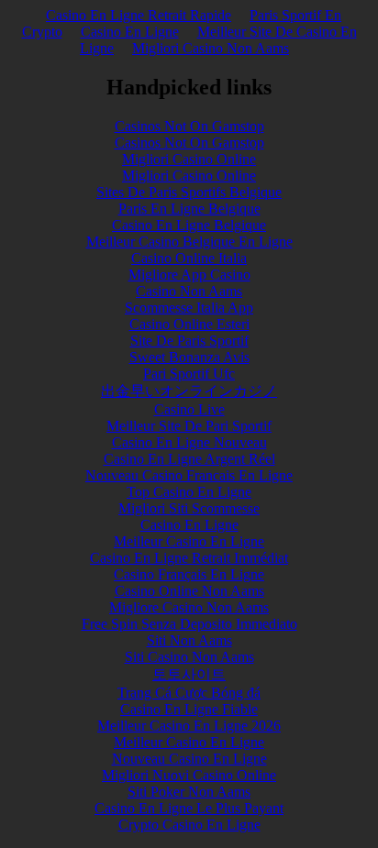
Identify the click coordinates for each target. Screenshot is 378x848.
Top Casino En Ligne (189, 492)
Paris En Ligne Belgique (189, 208)
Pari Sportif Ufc (189, 373)
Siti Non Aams (189, 640)
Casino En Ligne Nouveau (189, 442)
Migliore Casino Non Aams (189, 607)
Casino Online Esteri (189, 324)
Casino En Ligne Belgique (189, 225)
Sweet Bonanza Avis (189, 357)
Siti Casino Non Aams (189, 657)
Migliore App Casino (189, 274)
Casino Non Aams (189, 291)
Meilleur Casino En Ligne (189, 541)
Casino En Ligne (130, 31)
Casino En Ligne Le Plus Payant (189, 808)
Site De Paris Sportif (189, 340)
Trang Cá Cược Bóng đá (189, 692)
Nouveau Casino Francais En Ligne (189, 475)
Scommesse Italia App (189, 307)
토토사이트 (189, 674)
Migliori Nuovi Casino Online (189, 775)
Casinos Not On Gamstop (189, 126)
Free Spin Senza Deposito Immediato (189, 624)
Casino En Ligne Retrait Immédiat (189, 558)
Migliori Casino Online (189, 159)
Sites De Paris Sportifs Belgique (189, 192)
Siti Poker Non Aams (189, 791)
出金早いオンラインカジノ (189, 391)
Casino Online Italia (189, 258)
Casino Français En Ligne (189, 574)
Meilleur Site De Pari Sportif (189, 426)
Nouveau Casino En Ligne (189, 758)
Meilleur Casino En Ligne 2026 (189, 725)
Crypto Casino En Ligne (189, 824)
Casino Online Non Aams (189, 591)
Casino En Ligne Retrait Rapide (138, 15)
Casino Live (189, 409)
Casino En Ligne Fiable (189, 709)
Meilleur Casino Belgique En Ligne (189, 241)
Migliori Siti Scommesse (189, 508)
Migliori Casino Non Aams (210, 48)
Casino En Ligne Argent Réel (189, 459)
